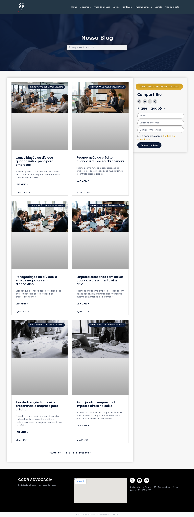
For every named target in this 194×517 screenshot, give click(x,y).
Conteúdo (127, 7)
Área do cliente (172, 7)
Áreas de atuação (102, 7)
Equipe (116, 7)
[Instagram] (132, 480)
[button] (139, 101)
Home (74, 7)
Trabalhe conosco (143, 7)
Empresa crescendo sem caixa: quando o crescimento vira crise (100, 280)
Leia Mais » (22, 184)
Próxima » (85, 452)
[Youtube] (146, 480)
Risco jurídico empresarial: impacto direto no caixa (96, 404)
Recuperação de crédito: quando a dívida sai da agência (100, 159)
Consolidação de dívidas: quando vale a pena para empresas (35, 161)
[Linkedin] (139, 480)
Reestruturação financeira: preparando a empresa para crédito (37, 405)
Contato (158, 7)
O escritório (85, 7)
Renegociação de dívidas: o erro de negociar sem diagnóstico (36, 280)
